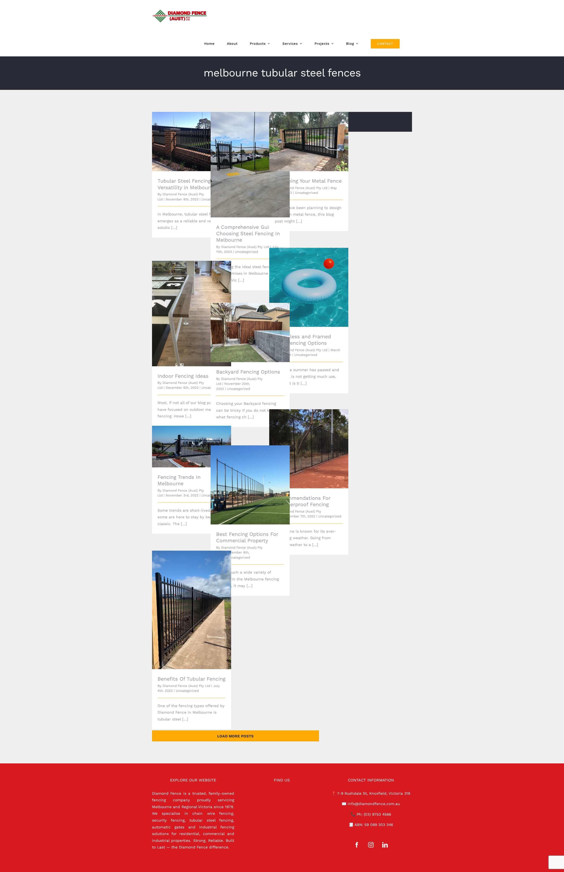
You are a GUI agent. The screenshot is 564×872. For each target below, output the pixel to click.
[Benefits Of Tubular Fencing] (191, 610)
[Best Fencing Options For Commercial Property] (250, 484)
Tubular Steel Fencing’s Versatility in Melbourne (185, 135)
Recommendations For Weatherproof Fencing (302, 442)
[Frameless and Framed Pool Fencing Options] (308, 287)
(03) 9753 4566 (377, 814)
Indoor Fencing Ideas (185, 309)
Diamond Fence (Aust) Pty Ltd (245, 247)
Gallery (197, 135)
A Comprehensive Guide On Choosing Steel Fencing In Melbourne (244, 158)
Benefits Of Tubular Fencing (185, 606)
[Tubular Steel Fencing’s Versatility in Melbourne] (191, 141)
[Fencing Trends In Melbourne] (191, 446)
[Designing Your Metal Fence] (308, 141)
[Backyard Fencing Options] (250, 332)
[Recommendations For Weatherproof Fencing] (308, 448)
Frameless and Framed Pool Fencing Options (302, 281)
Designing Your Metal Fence (302, 137)
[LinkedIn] (385, 844)
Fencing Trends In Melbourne (185, 443)
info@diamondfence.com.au (374, 804)
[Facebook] (356, 844)
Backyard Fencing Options (244, 328)
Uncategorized (246, 252)
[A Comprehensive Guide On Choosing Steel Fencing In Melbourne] (250, 164)
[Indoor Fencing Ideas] (191, 313)
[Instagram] (371, 844)
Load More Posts (235, 736)
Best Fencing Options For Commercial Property (244, 478)
